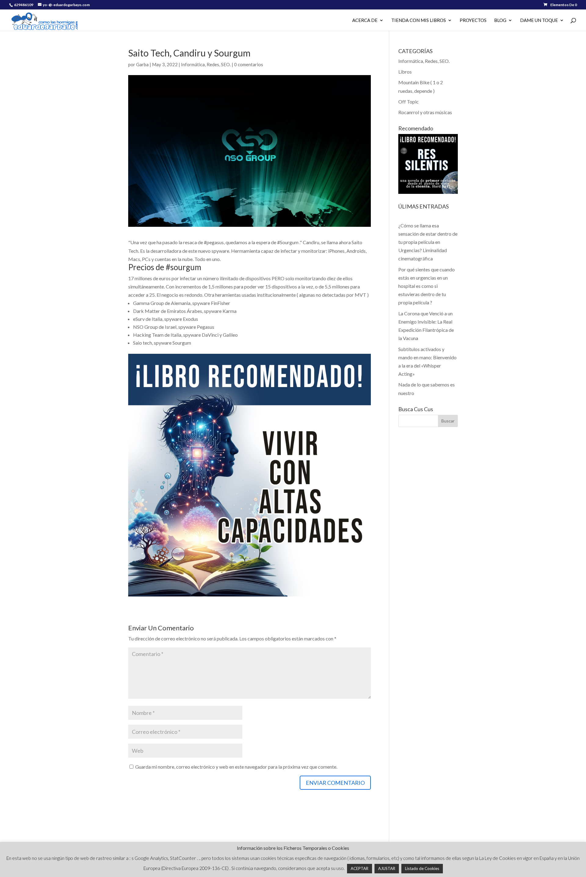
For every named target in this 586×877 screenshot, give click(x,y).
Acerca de (365, 20)
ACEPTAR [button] (359, 868)
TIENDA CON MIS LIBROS (418, 20)
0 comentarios (248, 64)
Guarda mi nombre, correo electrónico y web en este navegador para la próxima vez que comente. (236, 767)
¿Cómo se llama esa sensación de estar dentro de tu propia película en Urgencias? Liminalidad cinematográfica (428, 242)
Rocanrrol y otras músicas (425, 112)
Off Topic (408, 101)
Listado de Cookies (422, 868)
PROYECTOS (473, 20)
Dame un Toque (539, 20)
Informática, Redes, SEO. (206, 64)
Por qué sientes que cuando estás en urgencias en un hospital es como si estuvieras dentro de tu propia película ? (426, 286)
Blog (500, 20)
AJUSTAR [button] (386, 868)
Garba (142, 64)
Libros (405, 71)
